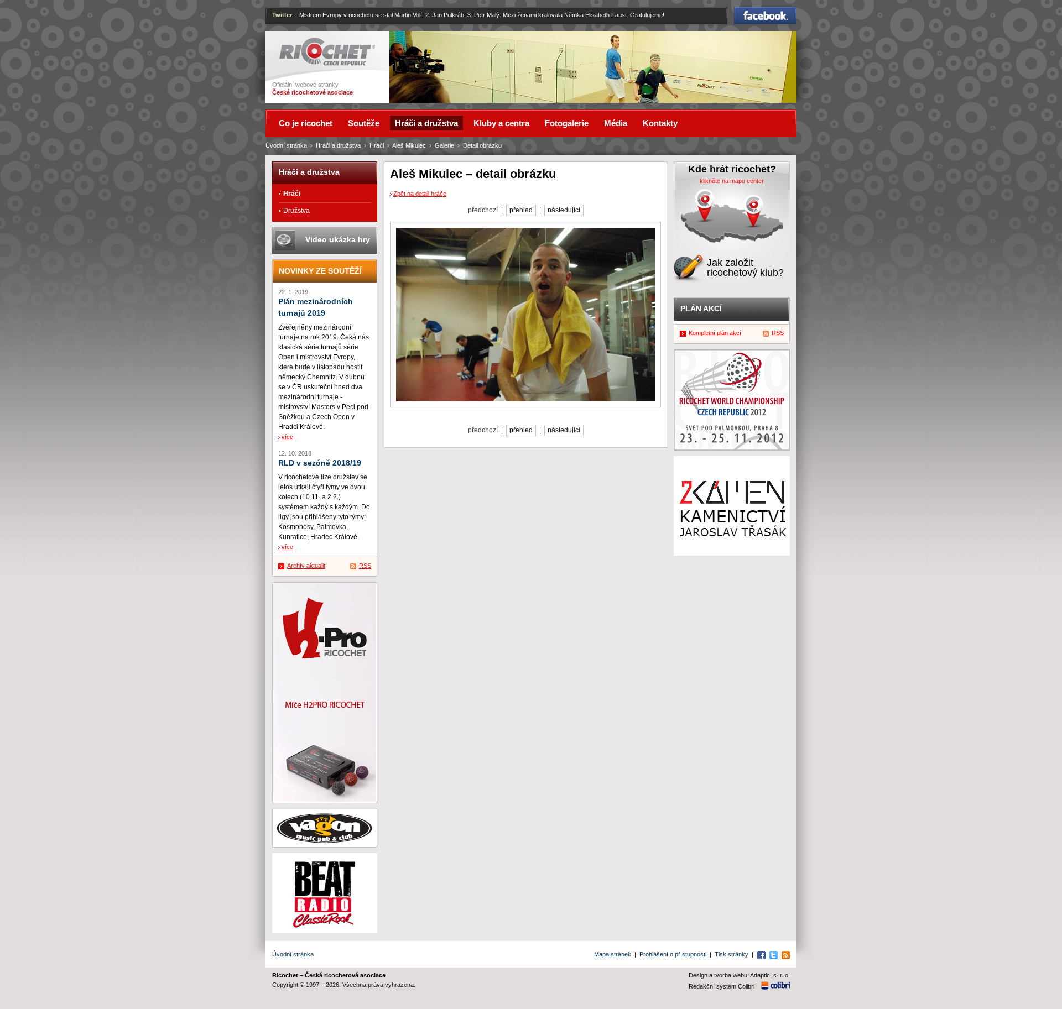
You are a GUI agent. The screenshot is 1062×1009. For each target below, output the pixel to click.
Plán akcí (701, 308)
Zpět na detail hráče (419, 193)
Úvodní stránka (286, 145)
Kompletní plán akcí (715, 333)
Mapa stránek (612, 954)
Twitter (282, 15)
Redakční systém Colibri (721, 986)
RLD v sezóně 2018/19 (319, 463)
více (287, 436)
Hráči (376, 145)
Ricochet (293, 42)
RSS (365, 565)
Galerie (444, 145)
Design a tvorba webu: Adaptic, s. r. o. (739, 975)
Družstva (296, 211)
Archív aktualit (306, 565)
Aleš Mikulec (409, 145)
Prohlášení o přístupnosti (672, 954)
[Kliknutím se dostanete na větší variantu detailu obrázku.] (525, 314)
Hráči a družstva (338, 145)
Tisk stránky (731, 954)
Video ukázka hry (337, 239)
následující (564, 210)
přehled (521, 210)
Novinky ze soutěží (320, 270)
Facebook (765, 11)
